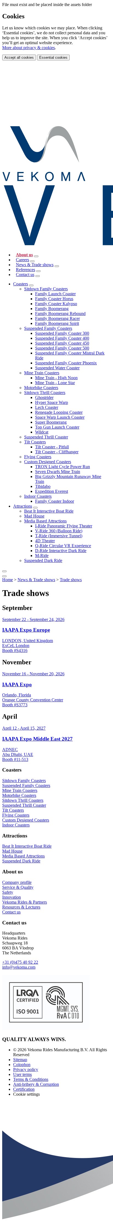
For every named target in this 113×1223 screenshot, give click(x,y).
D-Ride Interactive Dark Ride (60, 550)
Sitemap (20, 1059)
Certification (24, 1089)
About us (24, 254)
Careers (22, 259)
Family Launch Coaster (55, 293)
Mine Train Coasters (41, 372)
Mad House (34, 516)
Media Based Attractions (45, 521)
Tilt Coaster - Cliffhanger (56, 451)
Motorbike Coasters (41, 387)
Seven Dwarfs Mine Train (57, 471)
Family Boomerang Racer (57, 318)
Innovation (11, 897)
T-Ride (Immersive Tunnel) (58, 535)
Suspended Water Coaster (57, 368)
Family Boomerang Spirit (57, 323)
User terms (22, 1074)
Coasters (20, 284)
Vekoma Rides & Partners (24, 902)
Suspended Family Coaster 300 (62, 333)
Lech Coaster (46, 407)
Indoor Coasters (38, 496)
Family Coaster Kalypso (56, 303)
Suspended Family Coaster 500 (62, 348)
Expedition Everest (51, 491)
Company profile (17, 882)
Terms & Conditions (30, 1079)
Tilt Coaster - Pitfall (52, 447)
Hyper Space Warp (51, 402)
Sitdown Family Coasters (46, 288)
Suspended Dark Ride (43, 560)
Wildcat (41, 432)
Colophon (21, 1064)
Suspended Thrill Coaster (46, 437)
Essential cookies (53, 57)
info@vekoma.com (18, 967)
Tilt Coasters (35, 442)
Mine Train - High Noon (56, 377)
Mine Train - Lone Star (55, 382)
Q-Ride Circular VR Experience (63, 545)
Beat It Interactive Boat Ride (49, 511)
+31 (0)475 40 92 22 (20, 962)
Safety (7, 892)
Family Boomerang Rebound (60, 313)
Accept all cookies (19, 57)
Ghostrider (44, 397)
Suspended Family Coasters (48, 328)
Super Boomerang (51, 422)
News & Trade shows (34, 264)
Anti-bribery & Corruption (36, 1084)
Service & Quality (17, 887)
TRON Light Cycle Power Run (62, 466)
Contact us (25, 274)
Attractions (22, 506)
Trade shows (71, 579)
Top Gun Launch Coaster (57, 427)
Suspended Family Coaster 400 (62, 338)
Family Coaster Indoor (54, 501)
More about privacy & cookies (28, 47)
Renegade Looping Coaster (59, 412)
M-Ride (42, 555)
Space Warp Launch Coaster (59, 417)
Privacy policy (25, 1069)
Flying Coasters (37, 456)
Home (7, 579)
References (25, 269)
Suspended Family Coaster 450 (62, 343)
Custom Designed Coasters (47, 461)
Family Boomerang (52, 308)
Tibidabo (42, 486)
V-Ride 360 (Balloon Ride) (58, 530)
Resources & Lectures (21, 907)
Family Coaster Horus (54, 298)
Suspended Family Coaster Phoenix (66, 363)
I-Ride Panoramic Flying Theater (63, 526)
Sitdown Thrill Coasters (44, 392)
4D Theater (45, 540)
